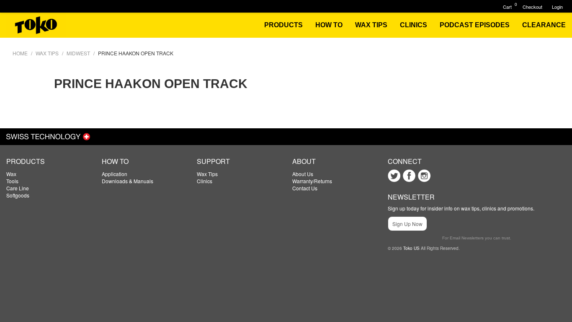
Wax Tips (207, 173)
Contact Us (304, 188)
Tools (12, 180)
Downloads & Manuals (127, 180)
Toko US (411, 248)
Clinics (204, 180)
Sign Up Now (407, 223)
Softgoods (17, 195)
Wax (11, 173)
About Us (302, 173)
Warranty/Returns (312, 180)
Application (114, 173)
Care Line (17, 188)
